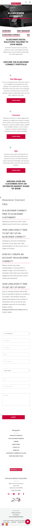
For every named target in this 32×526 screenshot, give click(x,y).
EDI (28, 35)
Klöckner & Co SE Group (23, 522)
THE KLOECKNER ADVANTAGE (16, 516)
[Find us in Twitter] (19, 494)
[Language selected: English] (9, 524)
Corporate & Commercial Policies (16, 453)
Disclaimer (13, 522)
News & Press (16, 444)
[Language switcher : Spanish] (7, 524)
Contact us (16, 447)
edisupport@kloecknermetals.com (14, 310)
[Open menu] (29, 2)
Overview (6, 31)
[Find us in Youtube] (14, 494)
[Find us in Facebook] (23, 494)
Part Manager (23, 31)
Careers (16, 441)
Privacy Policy (6, 522)
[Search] (26, 2)
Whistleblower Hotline (16, 456)
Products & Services (16, 435)
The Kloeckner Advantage (16, 438)
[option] (7, 524)
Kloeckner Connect (11, 35)
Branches (16, 450)
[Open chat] (27, 521)
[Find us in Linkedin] (8, 494)
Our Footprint (16, 514)
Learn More (16, 100)
